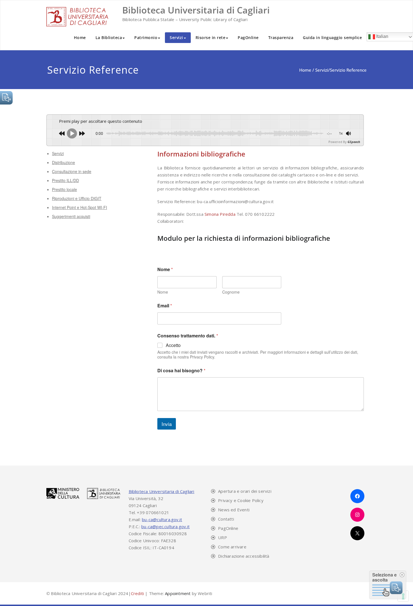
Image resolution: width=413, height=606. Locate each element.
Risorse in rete (211, 37)
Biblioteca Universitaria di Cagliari (161, 491)
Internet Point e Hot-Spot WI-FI (79, 207)
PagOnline (248, 37)
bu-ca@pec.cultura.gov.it (165, 526)
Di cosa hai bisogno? (181, 370)
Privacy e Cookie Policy (241, 500)
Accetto (173, 345)
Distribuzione (63, 162)
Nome (162, 292)
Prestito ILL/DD (65, 180)
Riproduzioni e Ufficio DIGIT (76, 198)
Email (164, 305)
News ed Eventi (233, 509)
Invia (167, 423)
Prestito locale (64, 189)
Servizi (176, 37)
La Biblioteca (109, 37)
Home (80, 37)
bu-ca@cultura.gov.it (162, 519)
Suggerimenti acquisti (71, 216)
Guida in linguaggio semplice (332, 37)
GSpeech (354, 141)
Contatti (226, 519)
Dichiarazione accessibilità (243, 556)
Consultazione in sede (71, 171)
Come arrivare (232, 547)
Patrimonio (145, 37)
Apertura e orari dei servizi (244, 491)
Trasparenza (281, 37)
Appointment (177, 593)
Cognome (231, 292)
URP (222, 537)
